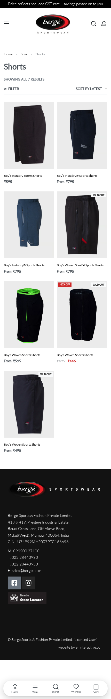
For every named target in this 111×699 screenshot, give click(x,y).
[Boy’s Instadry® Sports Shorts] (82, 135)
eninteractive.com (89, 647)
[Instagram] (28, 583)
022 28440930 (25, 557)
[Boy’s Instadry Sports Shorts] (29, 135)
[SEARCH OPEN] (93, 23)
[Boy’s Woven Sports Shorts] (29, 314)
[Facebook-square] (14, 583)
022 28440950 (25, 564)
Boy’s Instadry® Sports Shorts (77, 176)
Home (8, 54)
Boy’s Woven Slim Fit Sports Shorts (80, 265)
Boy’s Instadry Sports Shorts (23, 176)
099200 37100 (26, 550)
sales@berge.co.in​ (26, 570)
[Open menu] (7, 23)
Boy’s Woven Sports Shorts (22, 355)
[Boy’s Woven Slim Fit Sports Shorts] (82, 224)
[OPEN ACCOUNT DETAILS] (104, 23)
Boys (23, 54)
